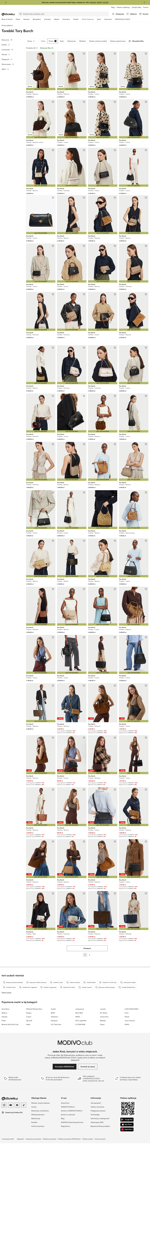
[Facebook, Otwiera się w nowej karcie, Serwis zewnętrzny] (17, 1105)
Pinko (4, 1021)
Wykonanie (71, 41)
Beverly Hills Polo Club (10, 1024)
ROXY (53, 1013)
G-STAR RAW (80, 1024)
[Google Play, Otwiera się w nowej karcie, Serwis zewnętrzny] (127, 1120)
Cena (43, 41)
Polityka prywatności (49, 1139)
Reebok (103, 1021)
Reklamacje (45, 1118)
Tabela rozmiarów (105, 1107)
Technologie (105, 1114)
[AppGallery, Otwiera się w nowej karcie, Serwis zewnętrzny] (127, 1129)
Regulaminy (75, 1126)
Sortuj (29, 41)
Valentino (54, 1017)
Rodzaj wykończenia (118, 41)
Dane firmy (75, 1103)
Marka (52, 41)
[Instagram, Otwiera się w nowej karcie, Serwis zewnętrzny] (4, 1105)
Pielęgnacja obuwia (105, 1111)
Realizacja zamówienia (45, 1111)
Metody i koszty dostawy (45, 1103)
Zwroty (43, 1107)
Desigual (54, 1021)
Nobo (28, 1024)
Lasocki (103, 1009)
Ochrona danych (100, 1139)
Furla (126, 1013)
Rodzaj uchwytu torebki (98, 41)
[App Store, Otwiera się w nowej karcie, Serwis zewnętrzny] (127, 1125)
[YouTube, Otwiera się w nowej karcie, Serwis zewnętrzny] (10, 1105)
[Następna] (144, 2)
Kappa (28, 1013)
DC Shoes (103, 1013)
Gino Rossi (5, 1009)
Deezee (4, 1017)
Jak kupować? (105, 1103)
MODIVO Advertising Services (75, 1122)
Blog (114, 7)
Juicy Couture (130, 1021)
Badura (4, 1013)
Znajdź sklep (136, 7)
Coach (28, 1017)
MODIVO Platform (75, 1107)
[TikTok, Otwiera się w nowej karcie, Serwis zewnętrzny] (23, 1105)
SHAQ (127, 1024)
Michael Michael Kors (34, 1009)
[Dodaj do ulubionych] (53, 53)
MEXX (77, 1017)
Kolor (62, 41)
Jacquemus (79, 1009)
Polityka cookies (87, 1139)
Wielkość (82, 41)
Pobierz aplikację (124, 7)
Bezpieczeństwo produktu (105, 1126)
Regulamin (20, 1139)
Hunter (53, 1009)
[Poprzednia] (5, 2)
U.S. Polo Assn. (56, 1024)
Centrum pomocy (45, 1126)
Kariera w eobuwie (75, 1114)
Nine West (79, 1013)
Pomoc (145, 7)
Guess (102, 1024)
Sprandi (29, 1021)
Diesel (127, 1017)
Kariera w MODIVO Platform (75, 1111)
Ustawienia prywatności (33, 1139)
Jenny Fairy (104, 1017)
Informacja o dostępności (105, 1118)
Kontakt (44, 1122)
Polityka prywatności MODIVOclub (69, 1139)
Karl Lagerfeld (80, 1021)
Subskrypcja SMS (105, 1122)
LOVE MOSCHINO (131, 1009)
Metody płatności (45, 1114)
